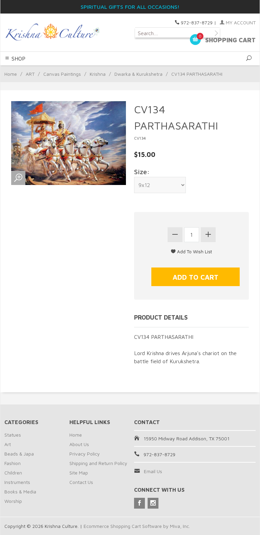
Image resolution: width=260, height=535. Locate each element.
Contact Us (81, 482)
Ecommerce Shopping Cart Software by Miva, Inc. (137, 526)
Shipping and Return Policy (98, 463)
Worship (13, 501)
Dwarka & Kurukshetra (138, 74)
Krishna (98, 74)
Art (7, 444)
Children (13, 472)
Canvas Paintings (62, 74)
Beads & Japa (19, 454)
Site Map (78, 472)
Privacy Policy (84, 454)
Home (10, 74)
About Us (79, 444)
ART (30, 74)
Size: (142, 172)
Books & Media (20, 491)
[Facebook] (139, 503)
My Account (240, 22)
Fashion (12, 463)
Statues (12, 435)
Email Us (153, 471)
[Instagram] (153, 503)
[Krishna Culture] (52, 32)
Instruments (17, 482)
